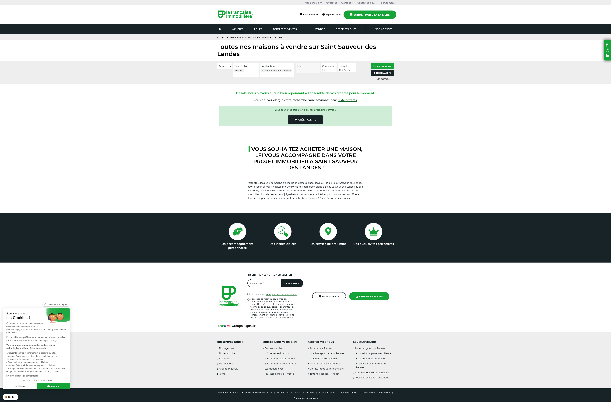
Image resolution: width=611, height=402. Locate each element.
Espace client (333, 14)
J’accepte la (274, 294)
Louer (258, 29)
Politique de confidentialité (376, 392)
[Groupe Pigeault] (237, 325)
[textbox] (246, 74)
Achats (230, 37)
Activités (224, 358)
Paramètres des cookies (306, 398)
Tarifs (222, 373)
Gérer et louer (346, 29)
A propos (346, 2)
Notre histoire (227, 353)
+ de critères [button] (382, 78)
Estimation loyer (273, 368)
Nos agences (383, 29)
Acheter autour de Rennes (325, 363)
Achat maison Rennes (324, 358)
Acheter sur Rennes (321, 348)
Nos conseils (312, 2)
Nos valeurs (226, 363)
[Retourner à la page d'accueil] (237, 14)
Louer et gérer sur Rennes (370, 348)
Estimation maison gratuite (282, 363)
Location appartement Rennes (375, 353)
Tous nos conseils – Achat (324, 373)
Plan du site (283, 392)
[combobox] (246, 72)
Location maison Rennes (372, 358)
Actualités (331, 2)
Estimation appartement (281, 358)
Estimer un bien (273, 348)
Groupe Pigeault (228, 368)
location (310, 392)
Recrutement (387, 2)
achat (297, 392)
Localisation (268, 66)
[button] (347, 100)
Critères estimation (278, 353)
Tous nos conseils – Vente (279, 373)
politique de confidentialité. (281, 294)
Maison (240, 37)
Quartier (301, 66)
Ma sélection (310, 14)
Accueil (220, 37)
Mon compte (330, 296)
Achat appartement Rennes (328, 353)
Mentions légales (349, 392)
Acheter (237, 29)
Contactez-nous (366, 2)
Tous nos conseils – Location (371, 377)
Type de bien (241, 66)
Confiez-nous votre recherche (327, 368)
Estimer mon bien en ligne (371, 14)
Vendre (320, 29)
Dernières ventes (285, 29)
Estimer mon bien (371, 296)
